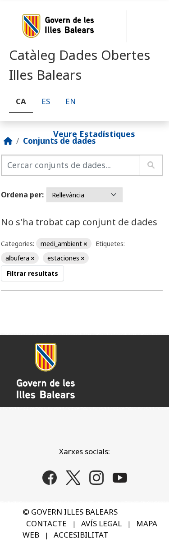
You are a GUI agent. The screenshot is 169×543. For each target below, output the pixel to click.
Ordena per (21, 195)
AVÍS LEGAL (101, 523)
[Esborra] (85, 244)
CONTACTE (46, 523)
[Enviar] (151, 165)
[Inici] (8, 140)
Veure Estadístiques (94, 133)
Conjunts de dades (59, 140)
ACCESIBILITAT (81, 534)
